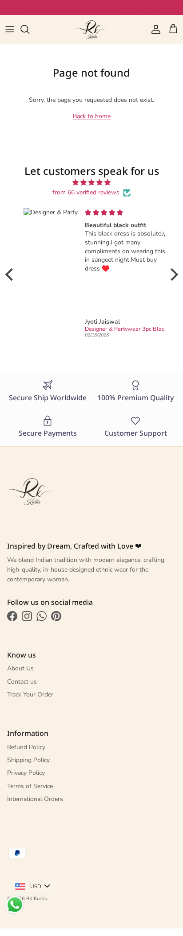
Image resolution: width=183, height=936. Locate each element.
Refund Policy (26, 747)
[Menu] (10, 29)
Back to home (92, 116)
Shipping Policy (28, 760)
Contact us (22, 681)
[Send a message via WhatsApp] (14, 904)
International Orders (35, 799)
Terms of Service (30, 786)
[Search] (29, 29)
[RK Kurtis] (91, 29)
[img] (91, 183)
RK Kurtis (36, 898)
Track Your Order (30, 694)
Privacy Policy (26, 773)
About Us (20, 668)
